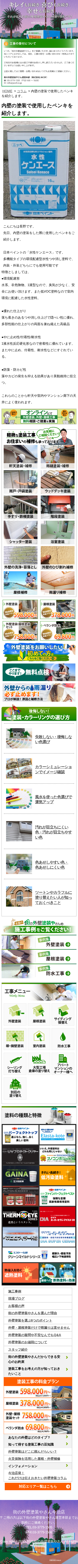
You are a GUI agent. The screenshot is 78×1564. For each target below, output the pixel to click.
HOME (7, 91)
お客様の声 (16, 1306)
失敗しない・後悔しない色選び (53, 739)
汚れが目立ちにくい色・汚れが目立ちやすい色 (53, 832)
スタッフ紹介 (18, 1349)
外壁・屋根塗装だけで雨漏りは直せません (39, 1327)
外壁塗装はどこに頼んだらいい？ (32, 1451)
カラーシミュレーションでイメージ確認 (53, 769)
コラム (22, 91)
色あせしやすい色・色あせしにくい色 (51, 864)
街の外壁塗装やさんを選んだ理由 (32, 1313)
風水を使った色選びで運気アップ (53, 799)
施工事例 (14, 1291)
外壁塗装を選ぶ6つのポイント (30, 1320)
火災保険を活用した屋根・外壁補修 (34, 1458)
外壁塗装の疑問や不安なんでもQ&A (34, 1335)
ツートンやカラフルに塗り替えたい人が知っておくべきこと (53, 897)
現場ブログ (16, 1298)
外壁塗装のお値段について (27, 1342)
